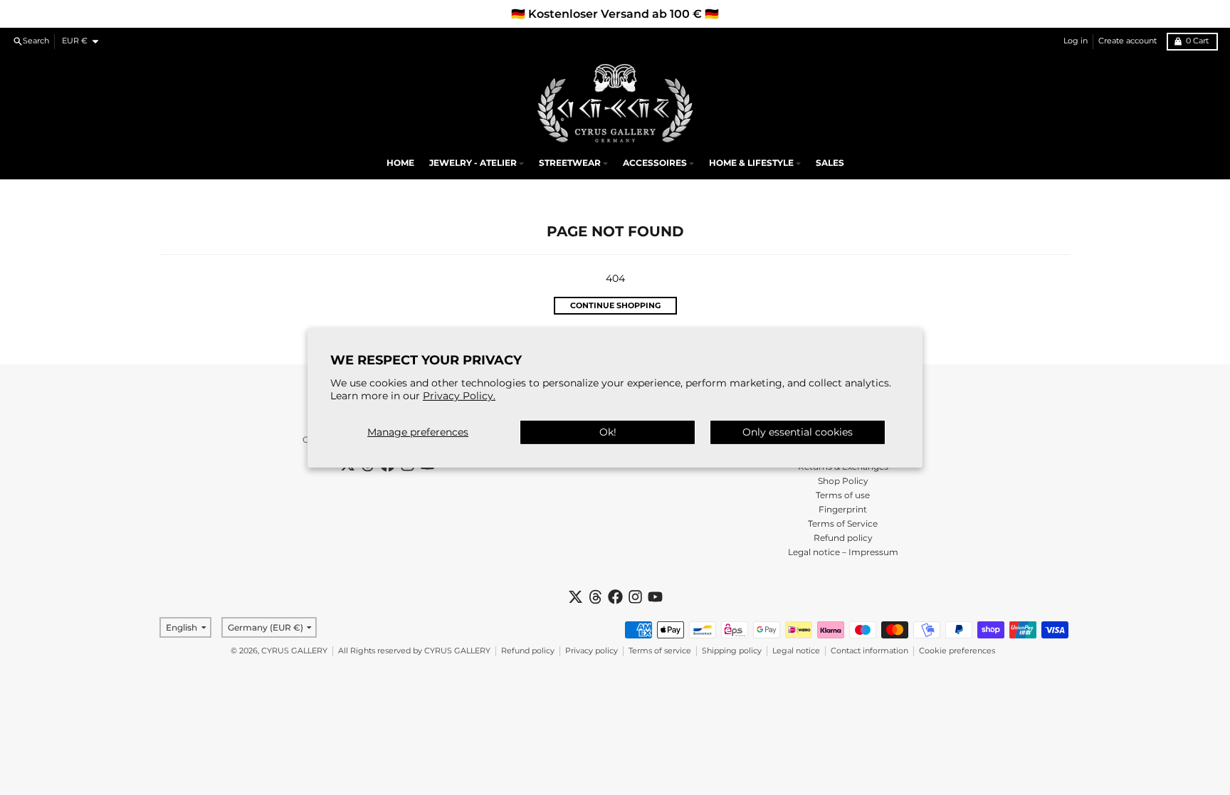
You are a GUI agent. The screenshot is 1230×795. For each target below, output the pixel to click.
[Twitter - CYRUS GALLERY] (575, 596)
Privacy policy (591, 651)
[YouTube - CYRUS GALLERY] (655, 596)
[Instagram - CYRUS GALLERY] (635, 596)
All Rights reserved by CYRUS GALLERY (414, 651)
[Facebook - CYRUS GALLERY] (615, 596)
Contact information (869, 651)
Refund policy (527, 651)
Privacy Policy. (459, 395)
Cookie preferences (957, 651)
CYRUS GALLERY (294, 651)
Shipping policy (732, 651)
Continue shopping (615, 305)
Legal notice (796, 651)
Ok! (607, 432)
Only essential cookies (797, 432)
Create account (1127, 41)
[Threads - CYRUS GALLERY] (595, 596)
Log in (1075, 41)
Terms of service (660, 651)
